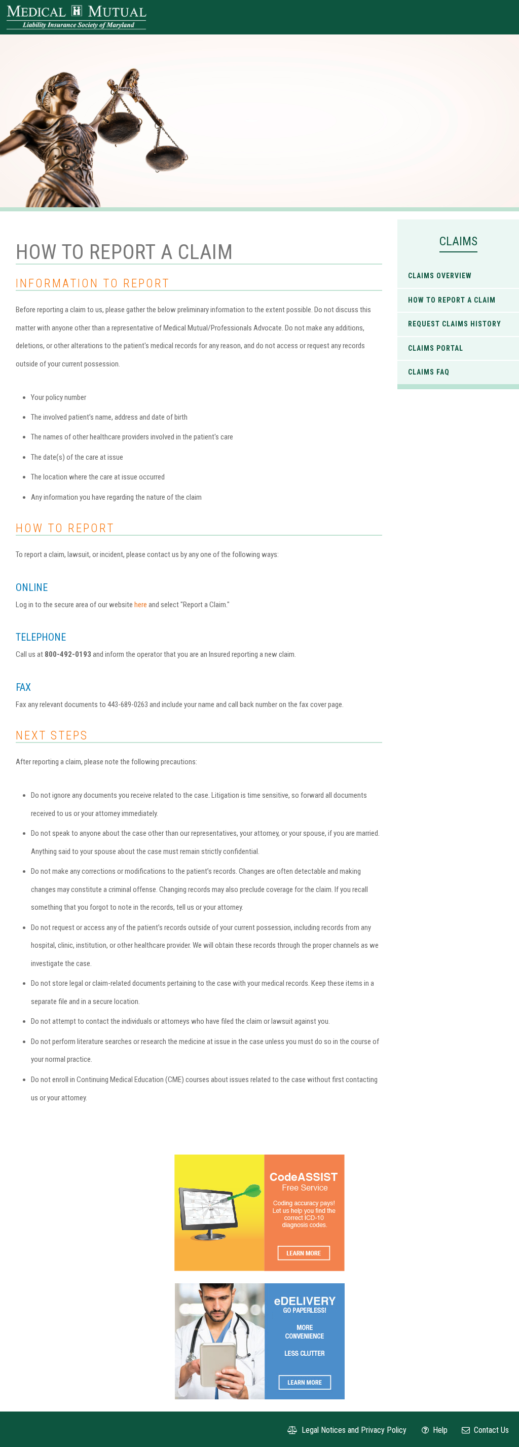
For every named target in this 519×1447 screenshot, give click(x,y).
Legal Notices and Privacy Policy (353, 1430)
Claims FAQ (429, 372)
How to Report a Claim (452, 300)
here (141, 604)
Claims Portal (435, 348)
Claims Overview (440, 276)
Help (439, 1430)
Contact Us (490, 1430)
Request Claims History (454, 324)
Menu (499, 17)
